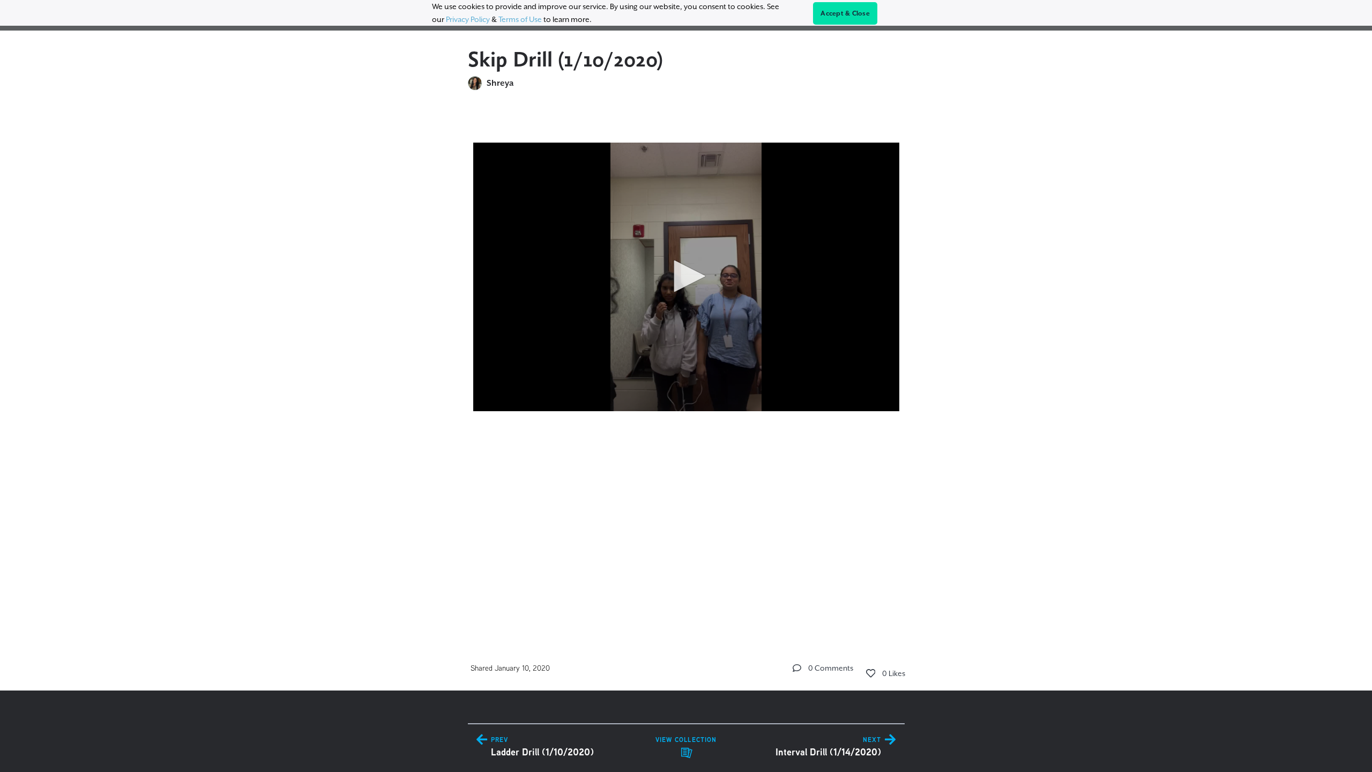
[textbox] (686, 288)
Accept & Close (845, 13)
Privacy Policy (468, 19)
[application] (686, 277)
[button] (686, 276)
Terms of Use (520, 19)
